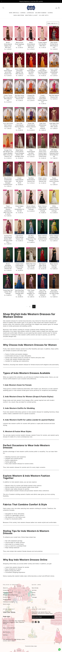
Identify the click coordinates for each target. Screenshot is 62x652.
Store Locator (6, 604)
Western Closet (31, 15)
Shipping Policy (7, 599)
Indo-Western (18, 15)
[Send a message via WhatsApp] (59, 649)
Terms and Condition (8, 601)
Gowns (50, 12)
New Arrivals (14, 12)
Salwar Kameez (41, 12)
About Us (5, 588)
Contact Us (6, 590)
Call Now (5, 635)
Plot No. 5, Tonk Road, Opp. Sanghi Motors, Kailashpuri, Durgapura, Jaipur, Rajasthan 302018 (14, 622)
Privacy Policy (6, 597)
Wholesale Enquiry (7, 592)
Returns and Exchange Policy (10, 594)
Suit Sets (34, 590)
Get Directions (6, 632)
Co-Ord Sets (44, 15)
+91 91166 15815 (11, 628)
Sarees (23, 12)
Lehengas (30, 12)
